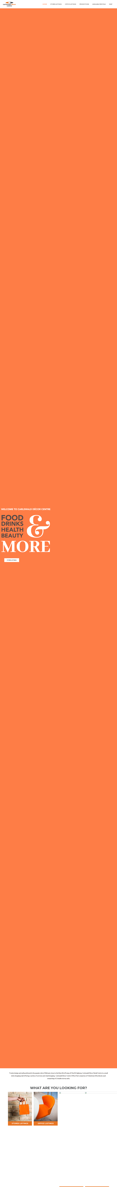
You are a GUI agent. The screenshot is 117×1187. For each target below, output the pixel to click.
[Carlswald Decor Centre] (9, 4)
